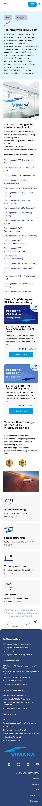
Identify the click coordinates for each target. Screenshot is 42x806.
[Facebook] (9, 764)
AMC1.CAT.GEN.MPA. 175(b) (27, 773)
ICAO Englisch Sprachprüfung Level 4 (16, 648)
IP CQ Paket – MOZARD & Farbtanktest (16, 677)
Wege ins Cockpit (9, 726)
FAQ (4, 719)
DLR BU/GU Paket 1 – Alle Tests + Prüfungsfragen (19, 387)
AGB (37, 790)
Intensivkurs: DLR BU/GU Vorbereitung (16, 699)
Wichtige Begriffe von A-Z (12, 737)
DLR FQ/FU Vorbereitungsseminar (15, 708)
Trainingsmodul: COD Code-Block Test (20, 175)
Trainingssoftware (15, 566)
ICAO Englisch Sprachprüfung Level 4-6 (17, 644)
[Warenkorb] (39, 4)
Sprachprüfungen (15, 537)
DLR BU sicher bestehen (11, 740)
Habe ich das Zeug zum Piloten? (14, 730)
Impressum (34, 801)
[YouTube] (37, 764)
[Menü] (32, 4)
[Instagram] (18, 764)
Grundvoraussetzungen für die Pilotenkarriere (19, 723)
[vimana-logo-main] (5, 4)
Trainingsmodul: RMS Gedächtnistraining (20, 236)
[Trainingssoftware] (21, 558)
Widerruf (35, 784)
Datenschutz (34, 795)
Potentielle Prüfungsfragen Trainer (15, 684)
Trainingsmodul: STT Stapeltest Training (20, 263)
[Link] (21, 508)
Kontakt (36, 779)
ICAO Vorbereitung (9, 651)
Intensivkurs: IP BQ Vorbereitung (14, 695)
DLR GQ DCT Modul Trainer (12, 681)
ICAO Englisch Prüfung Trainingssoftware (17, 655)
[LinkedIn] (28, 764)
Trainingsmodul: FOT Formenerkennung (20, 188)
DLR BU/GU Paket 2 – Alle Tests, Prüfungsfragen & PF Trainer (20, 329)
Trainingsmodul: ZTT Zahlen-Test (17, 291)
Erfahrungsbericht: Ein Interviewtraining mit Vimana (21, 733)
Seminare (10, 594)
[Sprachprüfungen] (21, 530)
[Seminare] (21, 587)
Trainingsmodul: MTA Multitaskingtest (19, 208)
